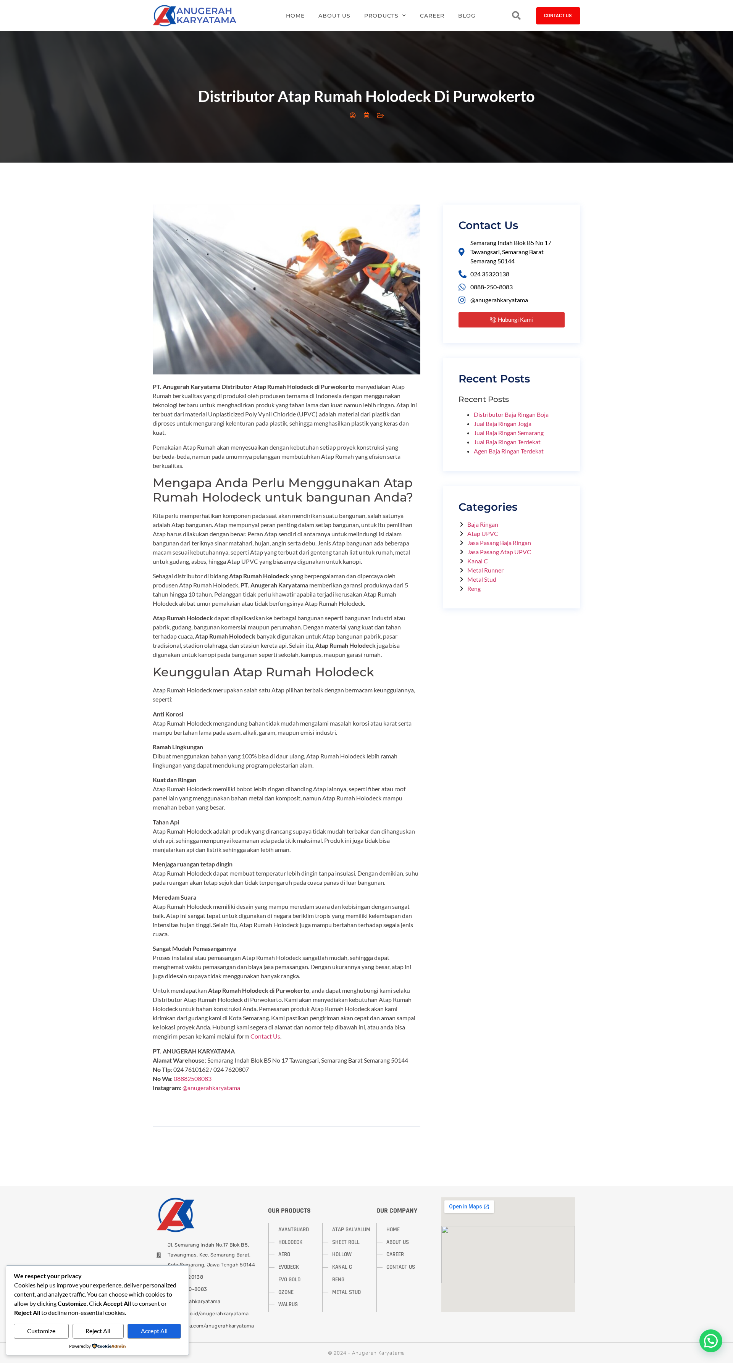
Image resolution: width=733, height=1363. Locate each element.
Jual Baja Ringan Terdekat (507, 441)
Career (432, 15)
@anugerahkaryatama (211, 1087)
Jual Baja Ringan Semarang (509, 432)
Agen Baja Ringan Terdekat (509, 451)
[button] (710, 1340)
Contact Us (265, 1036)
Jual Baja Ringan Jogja (502, 423)
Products (381, 15)
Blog (467, 15)
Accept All (154, 1330)
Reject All (98, 1330)
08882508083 (193, 1078)
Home (295, 15)
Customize (41, 1330)
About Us (334, 15)
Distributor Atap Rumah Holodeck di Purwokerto (366, 96)
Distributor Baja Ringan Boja (511, 414)
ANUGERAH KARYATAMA (206, 15)
